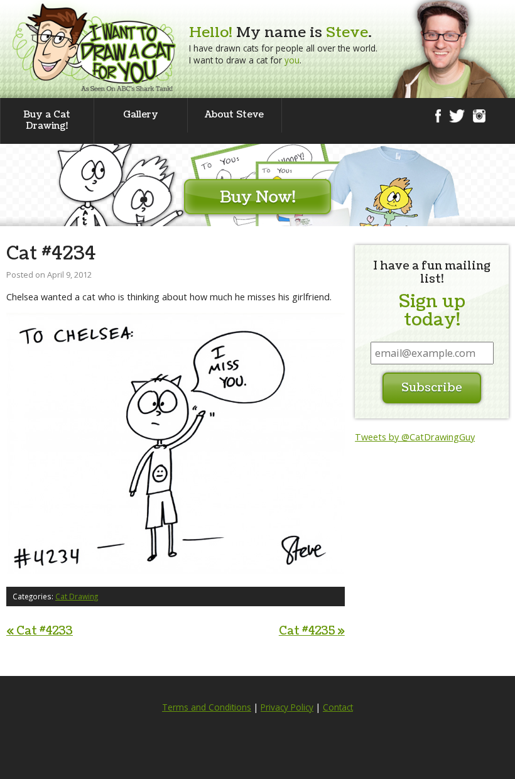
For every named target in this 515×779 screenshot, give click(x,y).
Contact (338, 707)
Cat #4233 (39, 631)
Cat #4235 (312, 631)
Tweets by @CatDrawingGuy (415, 437)
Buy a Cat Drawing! (46, 120)
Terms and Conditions (206, 707)
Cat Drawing (76, 596)
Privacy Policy (287, 707)
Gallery (140, 114)
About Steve (234, 114)
